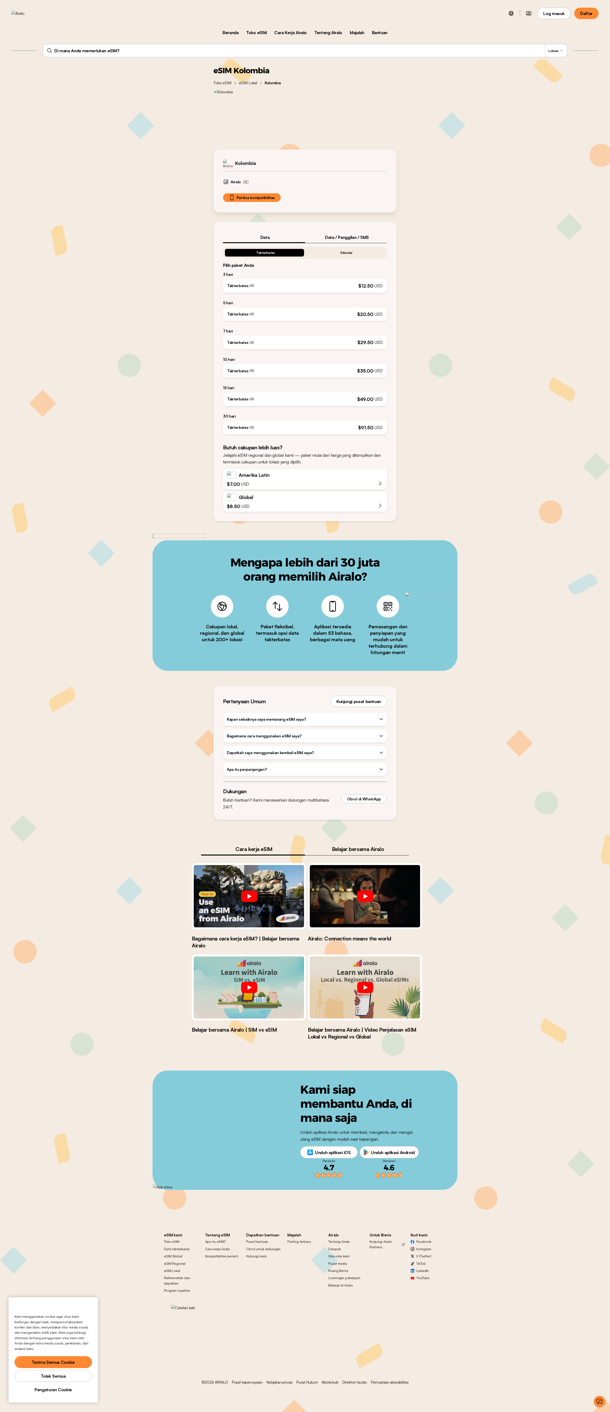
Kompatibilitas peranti (221, 1256)
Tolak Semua (53, 1376)
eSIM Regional (174, 1263)
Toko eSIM (256, 32)
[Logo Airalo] (25, 13)
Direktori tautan (354, 1382)
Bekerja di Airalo (340, 1285)
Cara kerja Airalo (217, 1249)
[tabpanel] (305, 338)
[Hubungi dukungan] (599, 1401)
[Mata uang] (529, 13)
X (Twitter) (423, 1256)
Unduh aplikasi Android (393, 1152)
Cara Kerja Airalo (290, 32)
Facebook (423, 1241)
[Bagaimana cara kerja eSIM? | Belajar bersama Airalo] (249, 896)
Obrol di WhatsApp (364, 799)
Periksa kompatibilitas (256, 197)
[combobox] (305, 50)
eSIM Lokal (248, 82)
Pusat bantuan (257, 1241)
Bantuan (379, 32)
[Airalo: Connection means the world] (365, 896)
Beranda (231, 32)
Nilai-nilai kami (339, 1256)
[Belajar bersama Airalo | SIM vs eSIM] (249, 987)
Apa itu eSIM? (215, 1241)
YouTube (422, 1278)
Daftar (586, 13)
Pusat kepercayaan (247, 1382)
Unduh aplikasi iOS (333, 1152)
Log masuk (553, 13)
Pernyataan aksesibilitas (389, 1382)
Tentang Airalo (328, 32)
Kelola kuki (330, 1382)
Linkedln (422, 1271)
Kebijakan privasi (279, 1382)
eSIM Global (173, 1256)
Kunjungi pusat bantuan (358, 701)
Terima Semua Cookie (53, 1362)
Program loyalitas (177, 1290)
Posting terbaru (299, 1241)
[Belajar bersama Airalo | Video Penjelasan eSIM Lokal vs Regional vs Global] (365, 987)
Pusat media (337, 1263)
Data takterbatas (177, 1249)
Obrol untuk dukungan (263, 1249)
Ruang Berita (338, 1271)
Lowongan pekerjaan (344, 1278)
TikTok (420, 1263)
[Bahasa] (511, 13)
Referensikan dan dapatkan (177, 1280)
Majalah (357, 32)
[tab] (264, 237)
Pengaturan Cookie (53, 1389)
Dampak (334, 1249)
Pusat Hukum (307, 1382)
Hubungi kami (256, 1256)
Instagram (423, 1249)
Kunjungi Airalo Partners (381, 1244)
